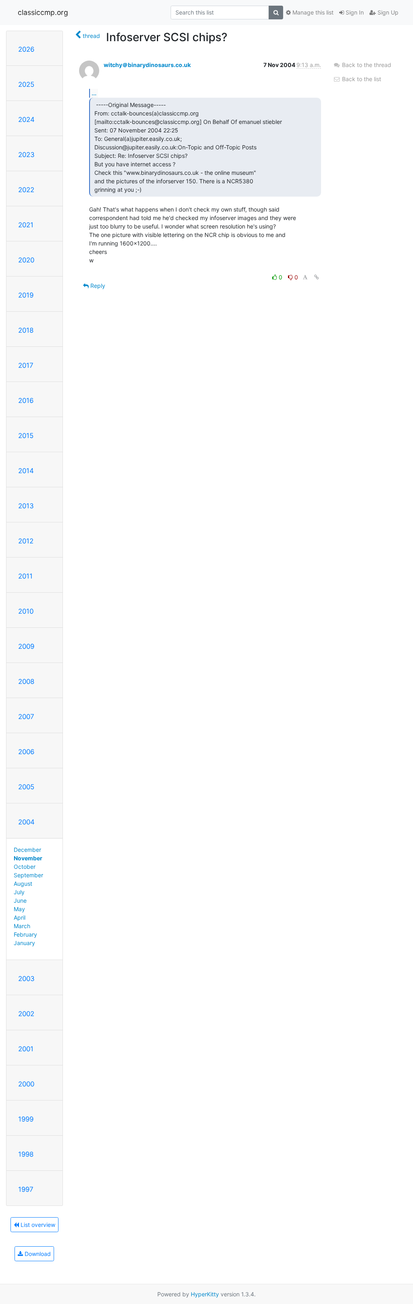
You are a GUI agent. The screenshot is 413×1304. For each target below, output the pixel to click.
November (28, 858)
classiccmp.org (43, 12)
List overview (37, 1224)
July (19, 892)
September (28, 875)
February (25, 934)
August (23, 883)
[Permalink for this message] (316, 277)
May (19, 909)
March (22, 925)
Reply (97, 285)
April (19, 917)
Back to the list (360, 78)
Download (37, 1253)
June (20, 900)
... (94, 93)
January (24, 942)
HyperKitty (205, 1294)
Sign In (354, 12)
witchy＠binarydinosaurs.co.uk (147, 64)
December (27, 849)
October (24, 866)
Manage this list (312, 12)
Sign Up (387, 12)
